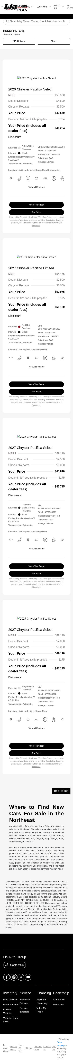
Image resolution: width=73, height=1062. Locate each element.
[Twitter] (20, 977)
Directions (58, 1004)
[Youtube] (28, 977)
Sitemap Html (38, 1048)
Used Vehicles (10, 1004)
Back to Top (61, 790)
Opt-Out (54, 1048)
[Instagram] (13, 977)
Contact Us (17, 965)
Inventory (10, 993)
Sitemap (29, 1048)
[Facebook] (6, 977)
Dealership (61, 993)
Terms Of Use (21, 1048)
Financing (43, 993)
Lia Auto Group (6, 1048)
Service (25, 993)
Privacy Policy (13, 1048)
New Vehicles (10, 999)
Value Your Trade (36, 205)
